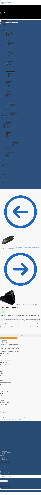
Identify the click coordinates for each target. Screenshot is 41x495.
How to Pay (4, 451)
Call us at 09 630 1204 (5, 177)
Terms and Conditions (6, 452)
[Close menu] (0, 1)
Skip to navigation (4, 2)
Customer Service (5, 450)
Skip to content (11, 2)
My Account (4, 170)
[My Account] (1, 19)
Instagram (4, 185)
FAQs (3, 448)
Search (16, 22)
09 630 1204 (6, 11)
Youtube (4, 183)
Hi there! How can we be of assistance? (8, 338)
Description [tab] (4, 340)
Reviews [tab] (4, 342)
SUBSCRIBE (4, 481)
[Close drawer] (0, 4)
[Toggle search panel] (0, 21)
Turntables (13, 419)
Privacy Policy (5, 453)
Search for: (2, 22)
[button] (1, 23)
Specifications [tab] (5, 341)
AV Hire (4, 458)
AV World (4, 457)
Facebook (4, 182)
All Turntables (8, 419)
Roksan (20, 419)
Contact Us (4, 459)
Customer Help (5, 171)
